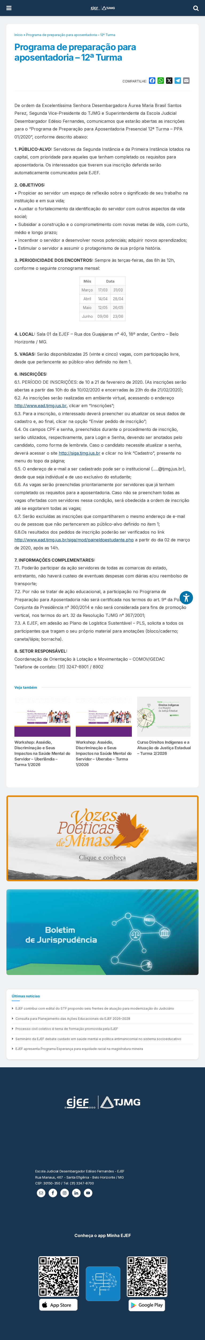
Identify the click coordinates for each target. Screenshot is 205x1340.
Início (18, 35)
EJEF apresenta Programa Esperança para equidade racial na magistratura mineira (79, 1049)
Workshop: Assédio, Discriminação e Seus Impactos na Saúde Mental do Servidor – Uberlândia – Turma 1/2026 (42, 753)
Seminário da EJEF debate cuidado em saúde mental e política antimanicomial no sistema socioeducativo (98, 1039)
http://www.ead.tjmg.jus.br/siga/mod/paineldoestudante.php (74, 539)
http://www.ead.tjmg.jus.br (40, 405)
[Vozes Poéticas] (102, 838)
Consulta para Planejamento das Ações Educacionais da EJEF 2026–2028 (72, 1019)
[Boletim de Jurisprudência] (102, 932)
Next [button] (192, 838)
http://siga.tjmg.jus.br (79, 453)
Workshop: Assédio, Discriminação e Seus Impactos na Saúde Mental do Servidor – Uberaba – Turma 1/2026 (104, 753)
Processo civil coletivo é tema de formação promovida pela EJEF (66, 1029)
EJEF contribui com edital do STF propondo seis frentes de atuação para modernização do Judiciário (94, 1008)
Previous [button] (12, 838)
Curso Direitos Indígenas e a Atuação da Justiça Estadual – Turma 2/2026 (164, 748)
